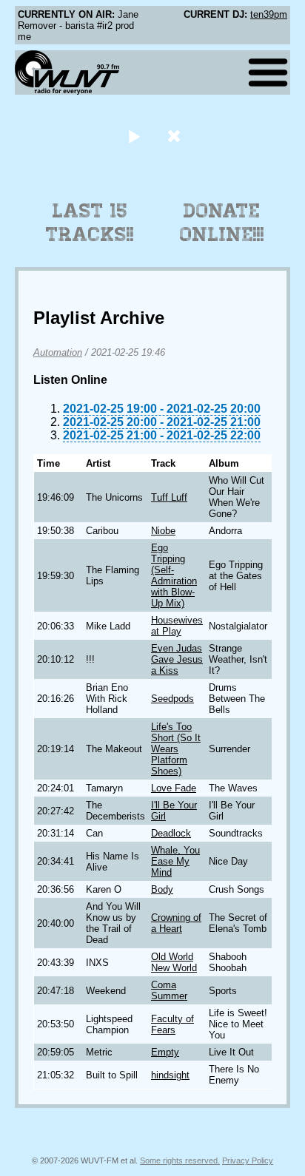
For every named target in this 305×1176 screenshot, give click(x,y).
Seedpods (172, 698)
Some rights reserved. (180, 1160)
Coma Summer (169, 990)
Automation (57, 352)
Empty (165, 1052)
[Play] (133, 135)
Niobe (163, 530)
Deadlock (171, 833)
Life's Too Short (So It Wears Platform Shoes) (176, 749)
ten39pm (268, 14)
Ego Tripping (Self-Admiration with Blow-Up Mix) (174, 575)
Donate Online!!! (222, 222)
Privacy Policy (247, 1160)
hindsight (170, 1075)
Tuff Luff (169, 497)
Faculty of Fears (172, 1024)
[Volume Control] (175, 135)
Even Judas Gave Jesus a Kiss (177, 659)
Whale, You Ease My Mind (175, 861)
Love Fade (173, 788)
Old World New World (174, 962)
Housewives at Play (177, 626)
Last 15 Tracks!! (90, 222)
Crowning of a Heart (176, 923)
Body (162, 889)
